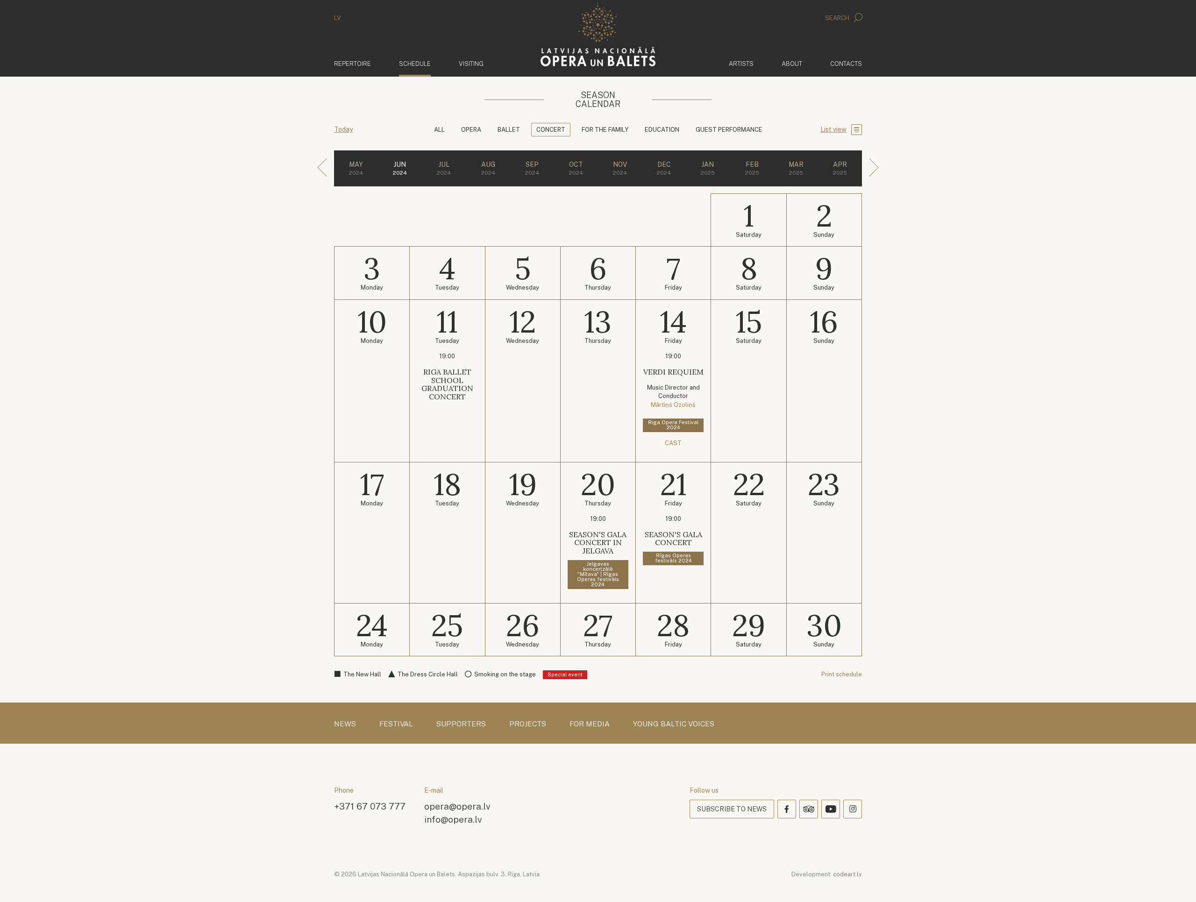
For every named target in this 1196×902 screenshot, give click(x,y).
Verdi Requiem (673, 371)
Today (343, 129)
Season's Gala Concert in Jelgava (597, 542)
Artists (741, 63)
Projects (527, 724)
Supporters (461, 724)
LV (337, 17)
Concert (550, 129)
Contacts (846, 63)
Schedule (415, 63)
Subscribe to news (732, 809)
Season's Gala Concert (673, 538)
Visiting (471, 63)
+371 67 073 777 (370, 806)
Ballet (509, 129)
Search (838, 17)
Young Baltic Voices (673, 724)
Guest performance (729, 129)
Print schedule (841, 674)
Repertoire (352, 63)
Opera (471, 129)
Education (662, 129)
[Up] (1175, 881)
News (345, 724)
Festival (396, 724)
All (439, 129)
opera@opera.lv (457, 806)
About (792, 63)
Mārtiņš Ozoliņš (673, 404)
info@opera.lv (453, 819)
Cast (673, 443)
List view (833, 129)
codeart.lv (847, 874)
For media (590, 724)
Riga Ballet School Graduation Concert (447, 384)
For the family (605, 129)
